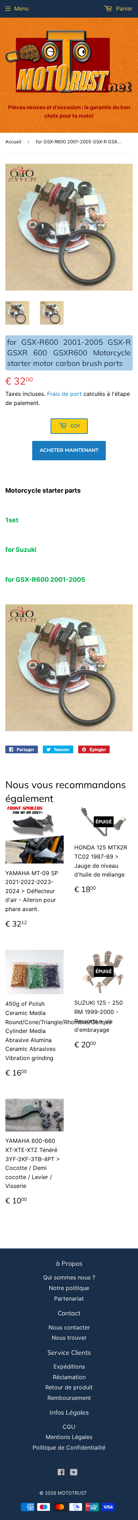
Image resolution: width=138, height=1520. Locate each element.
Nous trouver (69, 1337)
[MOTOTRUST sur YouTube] (73, 1472)
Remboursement (69, 1397)
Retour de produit (69, 1387)
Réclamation (69, 1377)
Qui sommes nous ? (69, 1277)
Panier (123, 8)
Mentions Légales (69, 1436)
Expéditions (69, 1366)
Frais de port (64, 393)
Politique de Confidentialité (69, 1447)
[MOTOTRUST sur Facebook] (61, 1472)
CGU (69, 1426)
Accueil (13, 141)
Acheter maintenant (69, 450)
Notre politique (69, 1287)
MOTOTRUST (72, 1493)
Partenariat (69, 1298)
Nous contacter (69, 1327)
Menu (21, 8)
